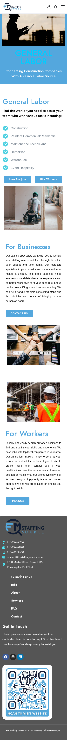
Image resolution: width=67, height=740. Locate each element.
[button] (17, 179)
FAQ (14, 608)
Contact (16, 616)
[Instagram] (13, 657)
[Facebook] (5, 657)
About (15, 593)
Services (17, 601)
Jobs (14, 585)
